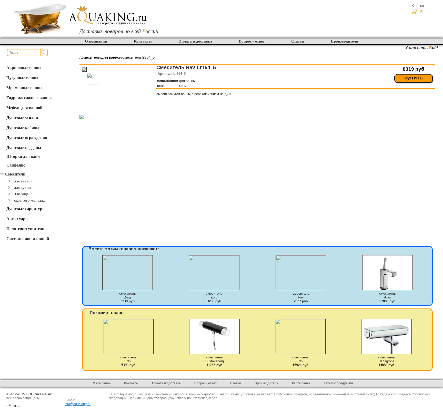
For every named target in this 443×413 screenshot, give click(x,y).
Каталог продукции (338, 383)
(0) (421, 11)
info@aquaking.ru (77, 404)
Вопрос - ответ (252, 41)
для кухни (22, 187)
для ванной (23, 181)
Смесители (90, 57)
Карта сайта (301, 383)
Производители (344, 41)
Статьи (297, 41)
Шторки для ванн (23, 156)
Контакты (143, 41)
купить (413, 78)
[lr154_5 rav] (81, 117)
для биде (21, 193)
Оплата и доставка (195, 41)
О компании (96, 41)
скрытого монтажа (29, 200)
